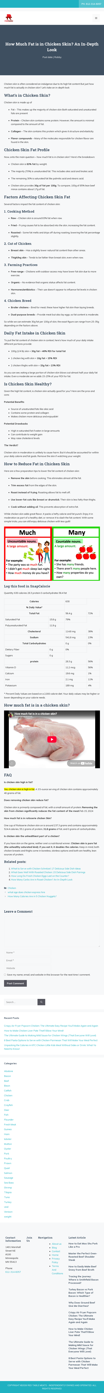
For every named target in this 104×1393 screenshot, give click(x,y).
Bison (7, 1085)
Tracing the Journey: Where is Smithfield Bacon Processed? (83, 1279)
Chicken (12, 888)
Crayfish (8, 1105)
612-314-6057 (13, 1271)
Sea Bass (9, 1182)
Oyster (7, 1148)
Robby (57, 57)
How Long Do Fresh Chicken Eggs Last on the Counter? (40, 875)
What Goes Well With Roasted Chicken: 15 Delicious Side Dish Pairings (48, 872)
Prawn (7, 1163)
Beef (6, 1080)
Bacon (7, 1076)
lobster (8, 1139)
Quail (7, 1168)
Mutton (8, 1143)
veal (6, 1206)
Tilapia (8, 1192)
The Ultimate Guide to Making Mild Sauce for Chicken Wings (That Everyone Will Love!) (50, 1035)
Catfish (7, 1090)
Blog (54, 1247)
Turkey (8, 1202)
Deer (6, 1110)
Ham (6, 1134)
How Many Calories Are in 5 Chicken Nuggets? (32, 896)
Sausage (8, 1177)
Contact (56, 1251)
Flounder (9, 1119)
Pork (6, 1153)
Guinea (8, 1129)
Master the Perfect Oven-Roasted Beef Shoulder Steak (83, 1256)
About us (56, 1243)
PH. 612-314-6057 (91, 3)
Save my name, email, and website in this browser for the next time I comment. (48, 974)
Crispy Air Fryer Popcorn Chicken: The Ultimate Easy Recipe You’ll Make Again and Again (51, 1025)
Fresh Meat (10, 1124)
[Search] (41, 1002)
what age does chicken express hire (26, 892)
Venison (8, 1211)
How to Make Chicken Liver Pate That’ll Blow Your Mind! (34, 1030)
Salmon (8, 1173)
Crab (6, 1100)
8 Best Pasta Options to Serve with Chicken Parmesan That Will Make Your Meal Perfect (51, 1040)
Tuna (7, 1197)
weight (7, 1216)
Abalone (8, 1071)
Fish (6, 1114)
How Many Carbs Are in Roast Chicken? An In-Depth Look (41, 879)
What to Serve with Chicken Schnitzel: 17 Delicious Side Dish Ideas (46, 868)
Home (55, 1254)
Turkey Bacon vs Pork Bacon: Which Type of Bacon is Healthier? (81, 1292)
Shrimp (8, 1187)
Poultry (8, 1158)
